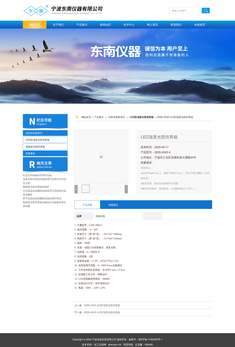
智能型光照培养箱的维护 (36, 186)
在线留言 (199, 25)
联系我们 (176, 25)
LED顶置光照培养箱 (159, 137)
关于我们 (58, 25)
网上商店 (152, 25)
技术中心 (129, 25)
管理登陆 (128, 344)
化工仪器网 (100, 344)
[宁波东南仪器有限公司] (67, 2)
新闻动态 (105, 25)
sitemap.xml (114, 344)
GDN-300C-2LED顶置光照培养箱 (102, 305)
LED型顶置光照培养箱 (38, 139)
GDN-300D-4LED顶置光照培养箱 (102, 312)
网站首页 (34, 25)
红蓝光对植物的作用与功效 (37, 175)
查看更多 (30, 153)
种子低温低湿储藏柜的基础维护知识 (42, 198)
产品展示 (81, 25)
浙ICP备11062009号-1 (150, 339)
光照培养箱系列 (33, 133)
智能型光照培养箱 (35, 146)
